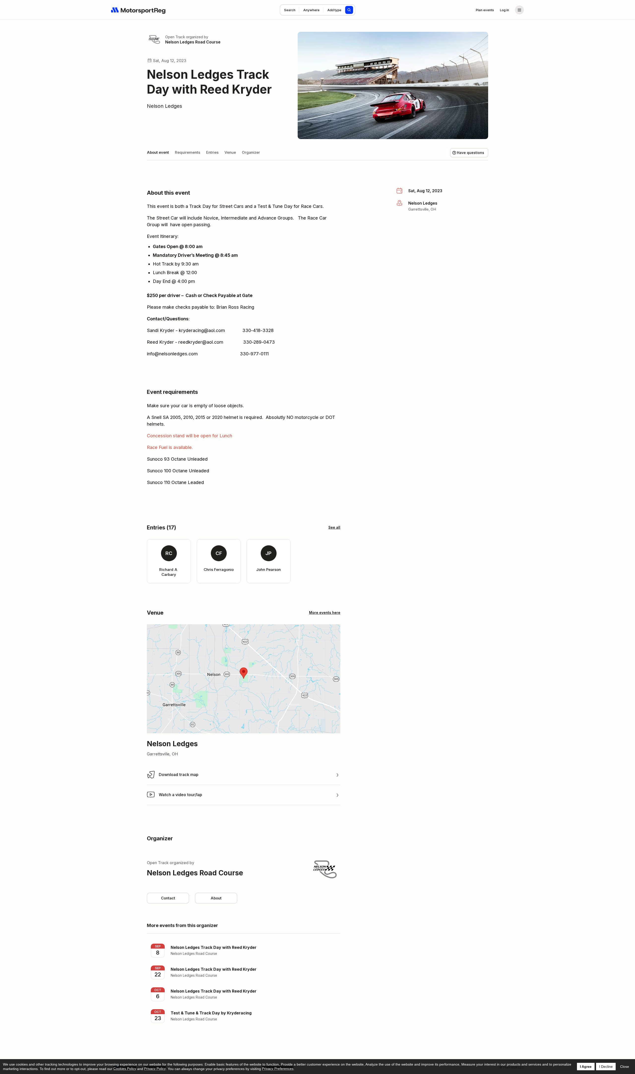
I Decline (606, 1067)
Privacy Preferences (277, 1069)
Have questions (470, 152)
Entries (212, 152)
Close (624, 1067)
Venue (230, 152)
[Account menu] (519, 9)
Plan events (485, 10)
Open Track (175, 37)
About (216, 898)
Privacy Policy (155, 1069)
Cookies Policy (124, 1069)
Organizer (251, 152)
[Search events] (349, 10)
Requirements (187, 152)
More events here (324, 612)
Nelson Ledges (164, 106)
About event (158, 152)
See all (334, 527)
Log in (504, 10)
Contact (168, 898)
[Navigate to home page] (138, 10)
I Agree (586, 1067)
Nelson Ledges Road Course (193, 41)
